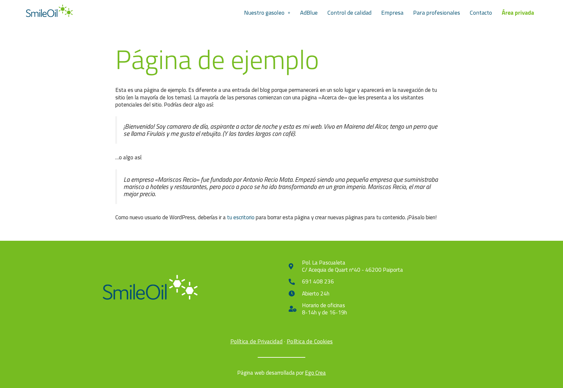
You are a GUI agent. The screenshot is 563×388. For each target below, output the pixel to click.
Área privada (518, 12)
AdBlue (309, 12)
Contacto (481, 12)
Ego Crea (315, 372)
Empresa (392, 12)
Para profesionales (436, 12)
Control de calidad (349, 12)
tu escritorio (240, 217)
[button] (267, 13)
